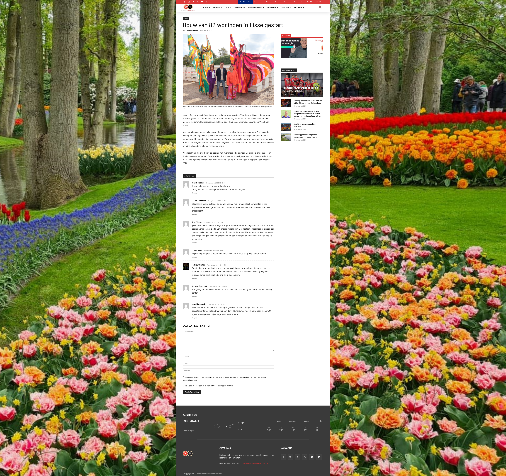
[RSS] (193, 2)
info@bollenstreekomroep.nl (255, 463)
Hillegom (216, 8)
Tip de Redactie (259, 2)
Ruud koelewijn (199, 304)
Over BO (309, 2)
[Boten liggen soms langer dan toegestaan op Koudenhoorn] (286, 137)
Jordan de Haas (192, 30)
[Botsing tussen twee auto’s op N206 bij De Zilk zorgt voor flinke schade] (286, 103)
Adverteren (270, 2)
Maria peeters (198, 182)
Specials (278, 2)
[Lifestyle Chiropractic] (318, 46)
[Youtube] (202, 2)
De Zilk (205, 8)
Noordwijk (239, 8)
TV (302, 2)
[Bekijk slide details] (283, 46)
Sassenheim (271, 8)
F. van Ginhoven (199, 200)
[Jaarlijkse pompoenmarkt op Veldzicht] (286, 127)
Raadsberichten (246, 2)
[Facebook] (185, 2)
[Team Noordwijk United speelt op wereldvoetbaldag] (302, 85)
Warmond (298, 8)
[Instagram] (189, 2)
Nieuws (185, 18)
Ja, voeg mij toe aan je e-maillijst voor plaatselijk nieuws (208, 386)
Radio (296, 2)
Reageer (194, 193)
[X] (198, 2)
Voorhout (285, 8)
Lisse (227, 8)
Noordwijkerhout (255, 8)
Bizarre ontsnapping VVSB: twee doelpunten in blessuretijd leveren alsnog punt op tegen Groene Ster (307, 113)
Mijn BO (319, 2)
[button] (320, 8)
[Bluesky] (206, 2)
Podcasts (287, 2)
